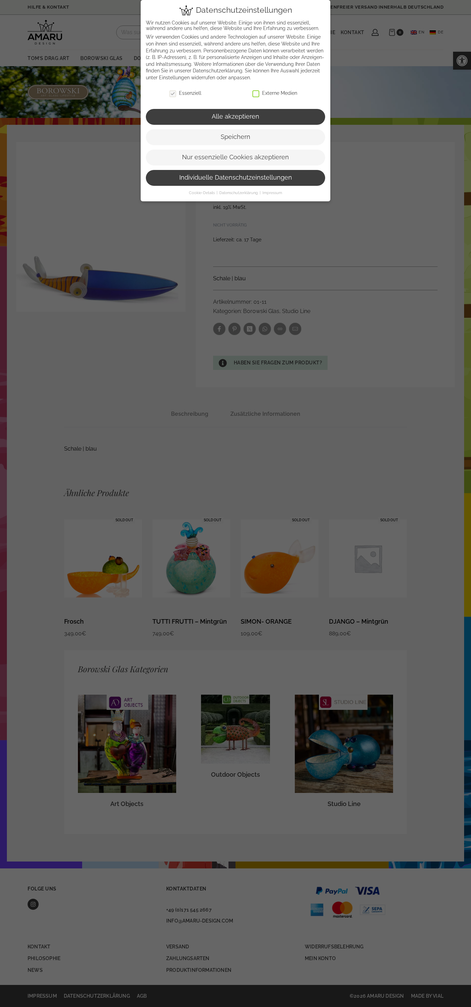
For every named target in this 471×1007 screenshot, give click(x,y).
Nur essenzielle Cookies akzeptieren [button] (235, 157)
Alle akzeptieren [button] (235, 116)
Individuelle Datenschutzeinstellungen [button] (235, 177)
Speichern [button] (235, 136)
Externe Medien (279, 93)
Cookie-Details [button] (202, 193)
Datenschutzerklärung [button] (239, 193)
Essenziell (190, 93)
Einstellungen (174, 77)
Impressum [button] (272, 193)
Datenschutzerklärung (217, 70)
